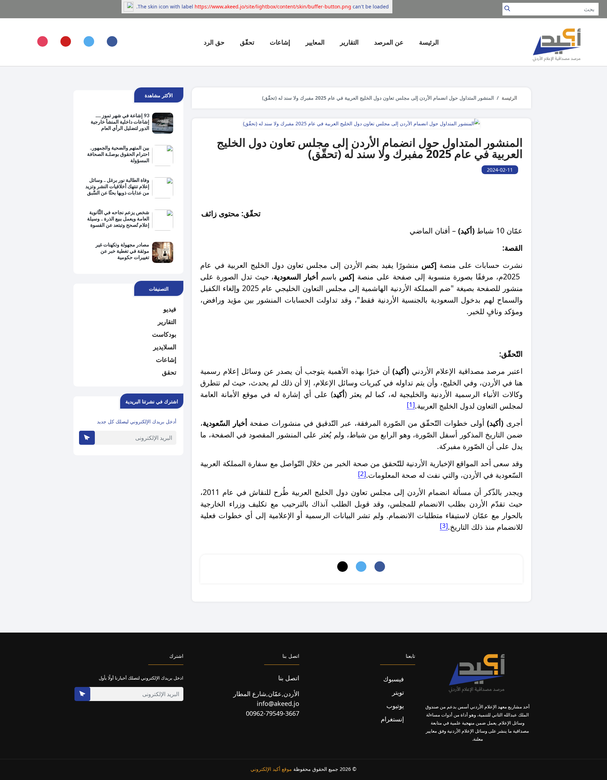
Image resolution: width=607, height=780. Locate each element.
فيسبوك (394, 679)
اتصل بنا (288, 678)
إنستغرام (393, 719)
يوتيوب (396, 705)
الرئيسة (429, 42)
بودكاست (164, 334)
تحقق (169, 372)
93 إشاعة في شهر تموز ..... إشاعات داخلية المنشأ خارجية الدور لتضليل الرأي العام (120, 121)
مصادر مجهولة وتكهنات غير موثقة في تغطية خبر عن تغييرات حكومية (122, 251)
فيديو (169, 309)
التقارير (167, 321)
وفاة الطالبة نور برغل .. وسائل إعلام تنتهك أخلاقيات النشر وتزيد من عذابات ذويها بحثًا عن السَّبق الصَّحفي (117, 187)
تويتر (399, 692)
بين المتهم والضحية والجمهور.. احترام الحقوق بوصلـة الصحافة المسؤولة (118, 154)
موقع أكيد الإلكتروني (271, 769)
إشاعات (166, 359)
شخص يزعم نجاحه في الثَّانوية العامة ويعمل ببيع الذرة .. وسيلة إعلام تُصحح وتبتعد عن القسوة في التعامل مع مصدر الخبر (118, 219)
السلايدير (164, 347)
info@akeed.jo (278, 703)
